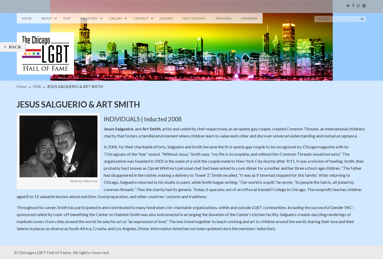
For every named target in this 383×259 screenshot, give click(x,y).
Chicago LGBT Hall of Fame (45, 44)
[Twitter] (347, 6)
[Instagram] (358, 6)
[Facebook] (353, 6)
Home (22, 86)
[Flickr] (364, 6)
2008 (37, 86)
